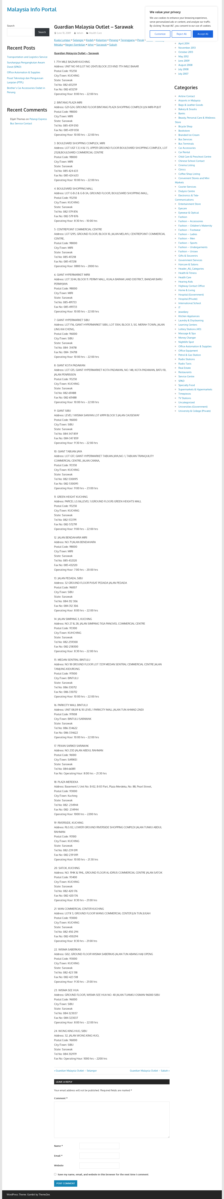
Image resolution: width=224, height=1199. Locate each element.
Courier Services (187, 186)
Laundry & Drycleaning (191, 320)
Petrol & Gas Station (189, 354)
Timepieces (184, 393)
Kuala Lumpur (62, 40)
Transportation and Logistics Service (27, 56)
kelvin (80, 33)
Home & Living (186, 290)
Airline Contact (186, 96)
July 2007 (183, 73)
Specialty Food (186, 385)
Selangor (78, 40)
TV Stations (184, 398)
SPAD (181, 380)
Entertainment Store (189, 204)
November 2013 (187, 47)
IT (179, 307)
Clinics (182, 169)
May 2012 (183, 56)
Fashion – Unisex (188, 251)
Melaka (58, 44)
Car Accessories (187, 147)
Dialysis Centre (186, 191)
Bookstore (184, 130)
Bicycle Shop (185, 126)
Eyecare (182, 208)
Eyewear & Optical (188, 212)
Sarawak (101, 44)
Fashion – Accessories (190, 221)
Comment (61, 1098)
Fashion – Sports (187, 242)
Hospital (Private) (187, 298)
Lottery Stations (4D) (189, 329)
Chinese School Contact (191, 160)
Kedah (90, 40)
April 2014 (183, 43)
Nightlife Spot (186, 341)
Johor (91, 44)
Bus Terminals (186, 143)
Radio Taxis (184, 363)
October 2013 (185, 52)
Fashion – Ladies (187, 234)
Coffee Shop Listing (189, 173)
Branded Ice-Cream (188, 135)
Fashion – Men (186, 238)
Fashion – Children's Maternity (195, 225)
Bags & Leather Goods (190, 104)
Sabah (113, 44)
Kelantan (101, 40)
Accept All (203, 34)
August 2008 (185, 65)
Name (58, 1145)
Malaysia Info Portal (32, 9)
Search (10, 25)
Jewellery (183, 311)
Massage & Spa (187, 333)
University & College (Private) (194, 410)
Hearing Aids (185, 281)
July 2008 (183, 69)
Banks (181, 113)
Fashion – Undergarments (192, 247)
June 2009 (184, 60)
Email (58, 1155)
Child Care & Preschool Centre (194, 156)
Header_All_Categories (191, 268)
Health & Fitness (187, 272)
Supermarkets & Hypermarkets (195, 389)
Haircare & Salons (188, 264)
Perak (140, 40)
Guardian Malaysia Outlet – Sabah (149, 1070)
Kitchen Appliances (189, 316)
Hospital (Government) (191, 294)
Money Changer (187, 337)
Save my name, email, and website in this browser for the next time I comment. (103, 1174)
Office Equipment (188, 350)
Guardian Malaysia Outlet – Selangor (76, 1070)
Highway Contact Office (191, 285)
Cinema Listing (186, 165)
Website (58, 1165)
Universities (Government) (192, 406)
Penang (113, 40)
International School (189, 303)
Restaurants (185, 372)
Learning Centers (187, 324)
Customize (160, 34)
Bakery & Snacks (187, 109)
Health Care (95, 33)
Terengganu (128, 40)
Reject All (182, 34)
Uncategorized (186, 402)
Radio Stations (186, 359)
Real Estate (184, 367)
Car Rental (184, 152)
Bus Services (185, 139)
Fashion (182, 216)
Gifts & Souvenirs (188, 255)
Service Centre (186, 376)
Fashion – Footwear (189, 229)
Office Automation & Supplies (23, 72)
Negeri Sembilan (75, 44)
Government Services (190, 260)
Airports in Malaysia (189, 100)
